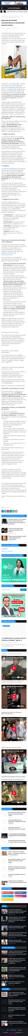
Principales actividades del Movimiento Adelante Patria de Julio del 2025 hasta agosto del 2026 (17, 911)
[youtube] (7, 892)
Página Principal (4, 16)
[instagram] (20, 896)
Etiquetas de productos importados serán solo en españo (16, 828)
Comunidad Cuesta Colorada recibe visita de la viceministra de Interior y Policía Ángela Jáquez (17, 969)
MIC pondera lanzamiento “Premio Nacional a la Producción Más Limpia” (17, 814)
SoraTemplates (11, 1032)
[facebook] (20, 892)
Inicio (8, 1030)
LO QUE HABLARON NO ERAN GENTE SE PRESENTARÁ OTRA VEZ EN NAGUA (17, 834)
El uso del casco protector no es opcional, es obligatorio (16, 982)
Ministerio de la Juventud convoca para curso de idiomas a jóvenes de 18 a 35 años (17, 868)
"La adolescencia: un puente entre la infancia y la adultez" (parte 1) (13, 639)
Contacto (20, 1030)
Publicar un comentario (7, 551)
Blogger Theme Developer (17, 1033)
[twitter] (7, 896)
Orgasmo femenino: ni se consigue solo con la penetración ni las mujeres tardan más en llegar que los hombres (17, 522)
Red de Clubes (13, 1030)
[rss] (7, 899)
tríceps (6, 190)
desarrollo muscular (15, 87)
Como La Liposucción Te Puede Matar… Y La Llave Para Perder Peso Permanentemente (17, 853)
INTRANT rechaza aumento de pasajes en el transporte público (16, 975)
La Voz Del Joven (14, 8)
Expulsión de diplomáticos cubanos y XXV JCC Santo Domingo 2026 (17, 926)
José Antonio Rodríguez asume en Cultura (16, 875)
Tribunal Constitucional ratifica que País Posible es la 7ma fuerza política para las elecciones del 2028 (17, 934)
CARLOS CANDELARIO (7, 28)
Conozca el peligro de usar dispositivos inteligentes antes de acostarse (17, 821)
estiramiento (8, 255)
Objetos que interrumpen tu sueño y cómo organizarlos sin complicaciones (17, 538)
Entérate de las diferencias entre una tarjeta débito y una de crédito (17, 841)
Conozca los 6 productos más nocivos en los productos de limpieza (15, 530)
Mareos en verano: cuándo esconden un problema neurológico (17, 941)
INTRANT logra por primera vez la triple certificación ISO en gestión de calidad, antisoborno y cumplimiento (16, 961)
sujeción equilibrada (10, 168)
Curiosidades (12, 16)
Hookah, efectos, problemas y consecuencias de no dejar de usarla (17, 881)
